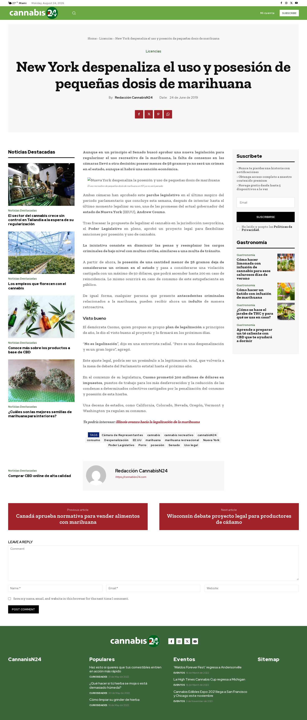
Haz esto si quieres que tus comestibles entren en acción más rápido (125, 669)
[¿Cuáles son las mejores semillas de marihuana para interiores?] (41, 380)
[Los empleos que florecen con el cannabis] (41, 253)
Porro (142, 445)
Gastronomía (246, 255)
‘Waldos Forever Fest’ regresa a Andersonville (208, 667)
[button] (74, 13)
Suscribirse (265, 217)
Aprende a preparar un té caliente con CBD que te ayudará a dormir (254, 335)
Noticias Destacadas (22, 210)
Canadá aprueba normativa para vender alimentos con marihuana (78, 519)
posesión (157, 445)
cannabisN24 (207, 435)
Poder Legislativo (121, 445)
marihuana (153, 440)
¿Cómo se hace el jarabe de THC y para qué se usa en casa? (255, 313)
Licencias (106, 38)
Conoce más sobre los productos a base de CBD (39, 350)
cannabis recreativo (179, 435)
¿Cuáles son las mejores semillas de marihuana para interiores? (40, 414)
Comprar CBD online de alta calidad (39, 475)
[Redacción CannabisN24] (98, 475)
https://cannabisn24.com (130, 477)
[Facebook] (281, 3)
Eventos (179, 672)
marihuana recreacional (182, 440)
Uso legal (191, 445)
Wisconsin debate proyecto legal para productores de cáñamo (229, 519)
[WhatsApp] (168, 114)
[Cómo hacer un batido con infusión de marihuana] (286, 291)
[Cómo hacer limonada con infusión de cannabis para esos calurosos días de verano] (286, 262)
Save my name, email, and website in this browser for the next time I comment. (71, 598)
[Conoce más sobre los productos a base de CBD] (41, 316)
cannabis (153, 435)
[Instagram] (286, 3)
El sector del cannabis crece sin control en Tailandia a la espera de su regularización (41, 219)
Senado (174, 445)
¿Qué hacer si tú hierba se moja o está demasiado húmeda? (118, 685)
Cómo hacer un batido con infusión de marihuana (254, 293)
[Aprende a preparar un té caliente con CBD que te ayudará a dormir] (286, 332)
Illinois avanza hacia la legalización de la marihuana (158, 422)
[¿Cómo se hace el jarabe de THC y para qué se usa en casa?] (286, 311)
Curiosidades (98, 676)
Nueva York (211, 440)
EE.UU (137, 440)
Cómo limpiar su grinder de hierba (114, 699)
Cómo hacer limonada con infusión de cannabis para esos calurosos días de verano (253, 269)
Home (92, 38)
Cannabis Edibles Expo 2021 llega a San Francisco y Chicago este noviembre (210, 693)
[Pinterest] (158, 114)
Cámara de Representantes (122, 435)
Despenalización (116, 440)
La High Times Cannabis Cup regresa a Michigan (209, 679)
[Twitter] (291, 3)
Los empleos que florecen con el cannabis (37, 285)
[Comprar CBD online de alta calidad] (41, 445)
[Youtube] (296, 3)
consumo (93, 440)
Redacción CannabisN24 (134, 97)
